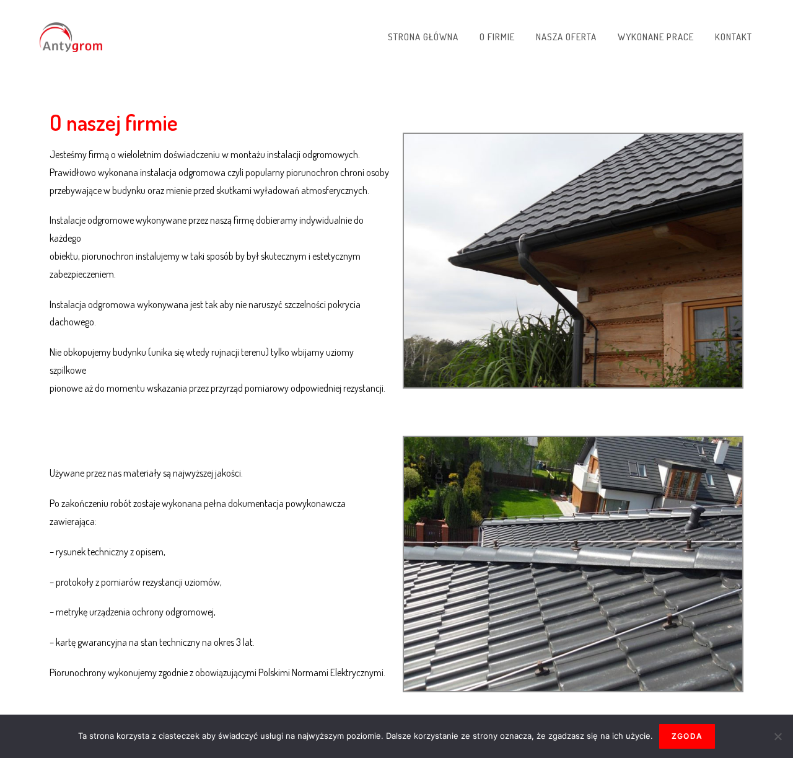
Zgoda (687, 736)
